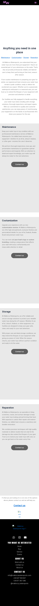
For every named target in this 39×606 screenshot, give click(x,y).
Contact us (19, 505)
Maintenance (5, 57)
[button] (35, 2)
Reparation (34, 57)
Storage (26, 57)
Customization (17, 57)
